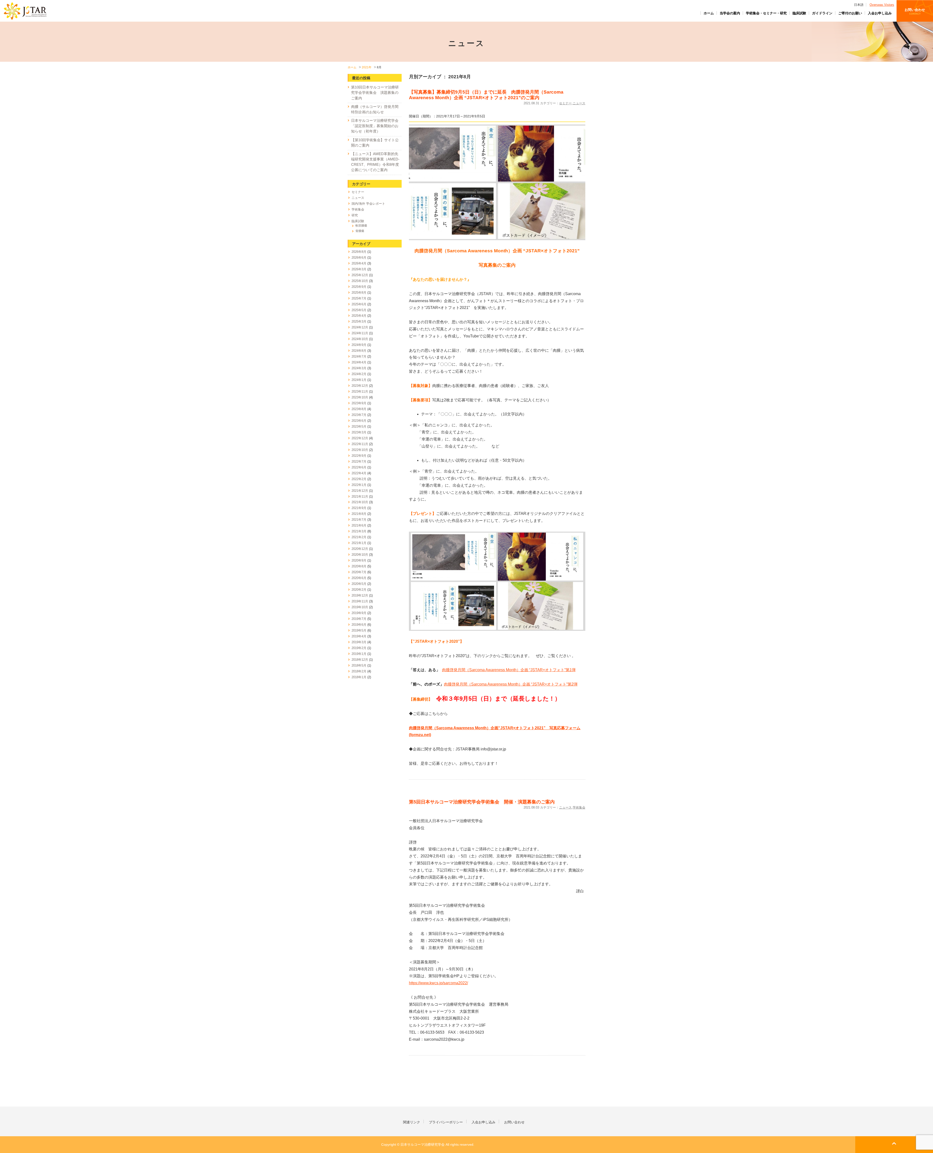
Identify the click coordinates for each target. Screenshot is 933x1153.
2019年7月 (359, 619)
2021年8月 (359, 514)
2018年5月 (359, 665)
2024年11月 (360, 333)
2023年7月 (359, 415)
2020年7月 (359, 572)
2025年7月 (359, 298)
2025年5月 (359, 310)
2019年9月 (359, 613)
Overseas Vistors (882, 5)
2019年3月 (359, 642)
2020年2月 (359, 589)
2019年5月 (359, 630)
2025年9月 (359, 287)
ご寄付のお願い (850, 13)
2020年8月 (359, 566)
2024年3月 (359, 368)
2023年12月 (360, 385)
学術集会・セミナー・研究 (766, 13)
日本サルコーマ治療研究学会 (25, 11)
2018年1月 (359, 677)
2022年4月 (359, 473)
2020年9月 (359, 560)
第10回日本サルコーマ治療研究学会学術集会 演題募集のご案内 (375, 92)
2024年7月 (359, 356)
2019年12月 (360, 595)
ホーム (709, 13)
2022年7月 (359, 461)
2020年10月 (360, 554)
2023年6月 (359, 420)
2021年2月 (359, 537)
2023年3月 (359, 432)
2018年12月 (360, 659)
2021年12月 (360, 491)
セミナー (565, 103)
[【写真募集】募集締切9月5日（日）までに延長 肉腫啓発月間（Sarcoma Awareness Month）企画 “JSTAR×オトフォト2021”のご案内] (497, 182)
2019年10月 (360, 607)
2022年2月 (359, 479)
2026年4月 (359, 263)
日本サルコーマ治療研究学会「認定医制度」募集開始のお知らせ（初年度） (374, 126)
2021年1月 (359, 543)
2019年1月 (359, 654)
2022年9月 (359, 456)
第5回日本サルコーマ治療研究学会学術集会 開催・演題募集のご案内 (482, 801)
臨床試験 (799, 13)
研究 (355, 215)
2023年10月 (360, 397)
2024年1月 (359, 380)
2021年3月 (359, 531)
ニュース (579, 103)
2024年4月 (359, 362)
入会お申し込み (880, 13)
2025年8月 (359, 292)
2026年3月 (359, 269)
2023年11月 (360, 391)
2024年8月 (359, 350)
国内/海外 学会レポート (368, 203)
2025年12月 (360, 275)
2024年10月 (360, 339)
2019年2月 (359, 648)
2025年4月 (359, 315)
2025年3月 (359, 321)
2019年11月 (360, 601)
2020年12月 (360, 549)
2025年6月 (359, 304)
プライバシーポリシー (446, 1122)
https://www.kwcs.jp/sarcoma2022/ (438, 983)
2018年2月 (359, 671)
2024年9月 (359, 345)
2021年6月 (359, 525)
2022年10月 (360, 450)
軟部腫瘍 (361, 225)
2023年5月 (359, 426)
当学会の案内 (730, 13)
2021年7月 (359, 519)
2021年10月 (360, 502)
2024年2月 (359, 374)
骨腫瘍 (359, 231)
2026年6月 (359, 257)
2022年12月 (360, 438)
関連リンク (411, 1122)
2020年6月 (359, 578)
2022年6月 (359, 467)
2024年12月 (360, 327)
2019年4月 (359, 636)
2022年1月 (359, 485)
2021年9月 (359, 508)
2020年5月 (359, 584)
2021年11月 (360, 496)
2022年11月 (360, 444)
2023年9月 (359, 403)
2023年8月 (359, 409)
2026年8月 (359, 252)
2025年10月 (360, 281)
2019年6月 (359, 624)
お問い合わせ (915, 11)
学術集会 (579, 807)
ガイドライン (822, 13)
